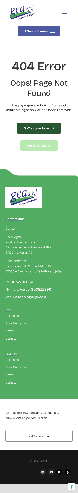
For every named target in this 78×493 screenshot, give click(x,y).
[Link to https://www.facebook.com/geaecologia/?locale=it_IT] (43, 472)
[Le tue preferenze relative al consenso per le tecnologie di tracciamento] (71, 486)
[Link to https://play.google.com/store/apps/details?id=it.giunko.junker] (59, 472)
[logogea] (21, 4)
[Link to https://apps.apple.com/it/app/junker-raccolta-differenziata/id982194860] (51, 472)
